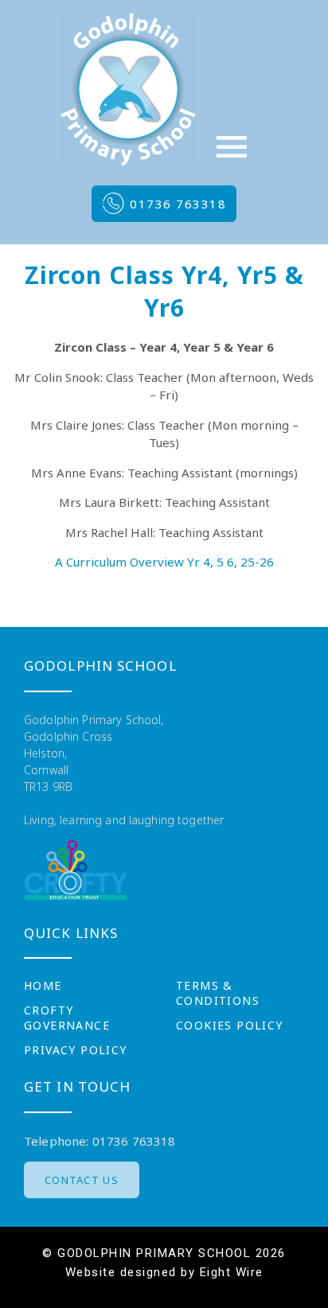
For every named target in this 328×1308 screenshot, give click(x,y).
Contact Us (82, 1180)
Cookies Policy (229, 1025)
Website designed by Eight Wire (164, 1272)
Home (43, 985)
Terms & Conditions (218, 993)
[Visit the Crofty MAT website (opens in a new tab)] (75, 870)
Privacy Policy (75, 1049)
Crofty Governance (67, 1017)
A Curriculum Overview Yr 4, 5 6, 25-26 (164, 562)
